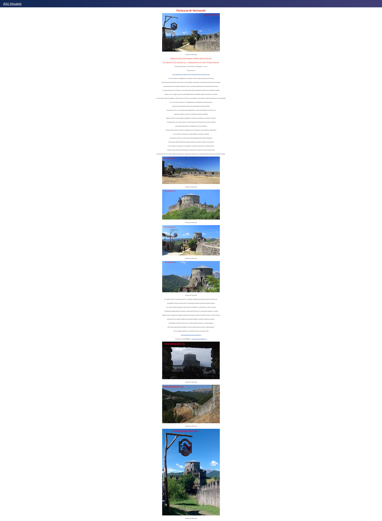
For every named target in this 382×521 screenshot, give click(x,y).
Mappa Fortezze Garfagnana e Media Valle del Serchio (191, 58)
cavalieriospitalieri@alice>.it (199, 339)
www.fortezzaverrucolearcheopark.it (191, 335)
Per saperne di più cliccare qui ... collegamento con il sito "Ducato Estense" (191, 62)
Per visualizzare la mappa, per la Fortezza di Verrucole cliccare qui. (191, 74)
